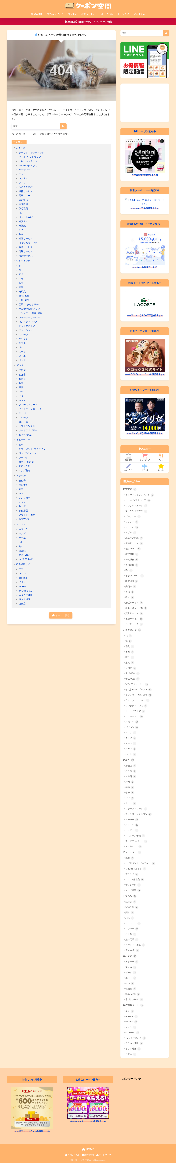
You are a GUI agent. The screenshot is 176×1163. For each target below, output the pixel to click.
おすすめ (140, 14)
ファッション (26, 330)
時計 (21, 283)
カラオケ (23, 529)
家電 (21, 287)
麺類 (21, 387)
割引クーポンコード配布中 (145, 190)
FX (20, 213)
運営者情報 (89, 1155)
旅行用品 (23, 510)
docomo (23, 578)
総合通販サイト (24, 564)
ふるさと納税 (26, 187)
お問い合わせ (74, 1155)
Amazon (23, 573)
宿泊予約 (23, 485)
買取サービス (26, 247)
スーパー (23, 413)
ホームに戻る (62, 615)
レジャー (23, 502)
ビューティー (90, 14)
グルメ (73, 14)
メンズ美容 (24, 470)
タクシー (23, 174)
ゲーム (22, 538)
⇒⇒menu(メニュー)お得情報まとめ (88, 1121)
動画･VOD (24, 555)
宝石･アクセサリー (29, 304)
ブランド (23, 457)
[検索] (63, 126)
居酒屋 (22, 370)
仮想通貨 (23, 208)
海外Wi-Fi (24, 519)
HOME (89, 1149)
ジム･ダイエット (27, 453)
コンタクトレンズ (28, 321)
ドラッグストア (27, 326)
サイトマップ (105, 1155)
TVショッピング (27, 590)
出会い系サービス (28, 243)
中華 (21, 391)
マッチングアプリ (28, 165)
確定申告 (23, 200)
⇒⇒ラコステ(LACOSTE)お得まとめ (145, 315)
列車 (21, 489)
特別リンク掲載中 (32, 1079)
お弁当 (22, 374)
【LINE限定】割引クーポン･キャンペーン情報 (88, 21)
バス (21, 493)
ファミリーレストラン (30, 409)
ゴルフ (22, 347)
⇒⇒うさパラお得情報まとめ (144, 208)
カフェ (22, 400)
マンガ (22, 533)
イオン (22, 582)
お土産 (22, 506)
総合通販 (38, 14)
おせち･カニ (25, 435)
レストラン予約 (27, 426)
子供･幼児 (24, 300)
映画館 (22, 550)
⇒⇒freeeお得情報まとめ (144, 267)
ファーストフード (28, 404)
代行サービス (26, 256)
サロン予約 (24, 466)
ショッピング (56, 14)
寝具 (21, 274)
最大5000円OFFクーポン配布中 (144, 223)
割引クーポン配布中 (145, 131)
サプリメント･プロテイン (32, 449)
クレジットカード (28, 161)
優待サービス (26, 191)
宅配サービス (26, 251)
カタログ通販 (26, 595)
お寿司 (22, 379)
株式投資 (23, 204)
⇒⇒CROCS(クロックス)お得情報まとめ (145, 374)
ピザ (21, 396)
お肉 (21, 383)
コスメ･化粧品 (26, 462)
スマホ (22, 343)
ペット (22, 360)
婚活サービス (26, 238)
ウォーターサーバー (29, 317)
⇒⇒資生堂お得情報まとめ (145, 175)
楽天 (21, 569)
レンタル (23, 178)
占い (21, 546)
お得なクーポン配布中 (88, 1079)
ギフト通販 (24, 599)
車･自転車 (24, 296)
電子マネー (24, 195)
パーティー (24, 170)
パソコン (23, 339)
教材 (21, 234)
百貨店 (22, 603)
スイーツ (23, 417)
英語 (21, 230)
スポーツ (23, 334)
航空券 (22, 480)
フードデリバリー (28, 430)
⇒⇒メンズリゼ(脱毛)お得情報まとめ (145, 433)
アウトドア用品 (27, 515)
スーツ (22, 351)
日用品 (22, 291)
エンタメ (124, 14)
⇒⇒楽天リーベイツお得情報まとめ (32, 1131)
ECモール (24, 586)
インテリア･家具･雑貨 (30, 313)
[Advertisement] (144, 103)
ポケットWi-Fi (26, 217)
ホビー (22, 542)
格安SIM (23, 221)
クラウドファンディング (31, 152)
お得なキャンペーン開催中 (145, 389)
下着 (21, 278)
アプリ (22, 182)
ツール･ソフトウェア (30, 157)
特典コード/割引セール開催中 (144, 282)
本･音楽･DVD (26, 559)
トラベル (108, 14)
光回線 (22, 225)
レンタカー (24, 497)
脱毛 (21, 445)
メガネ (22, 356)
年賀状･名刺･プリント (30, 308)
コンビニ (23, 422)
